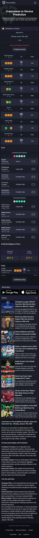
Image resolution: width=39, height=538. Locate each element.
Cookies (30, 530)
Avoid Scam (13, 534)
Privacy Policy (9, 530)
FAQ (20, 534)
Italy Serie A (19, 32)
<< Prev (3, 275)
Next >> (36, 275)
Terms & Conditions (21, 530)
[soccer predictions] (10, 292)
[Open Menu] (36, 2)
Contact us (26, 534)
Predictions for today (19, 49)
